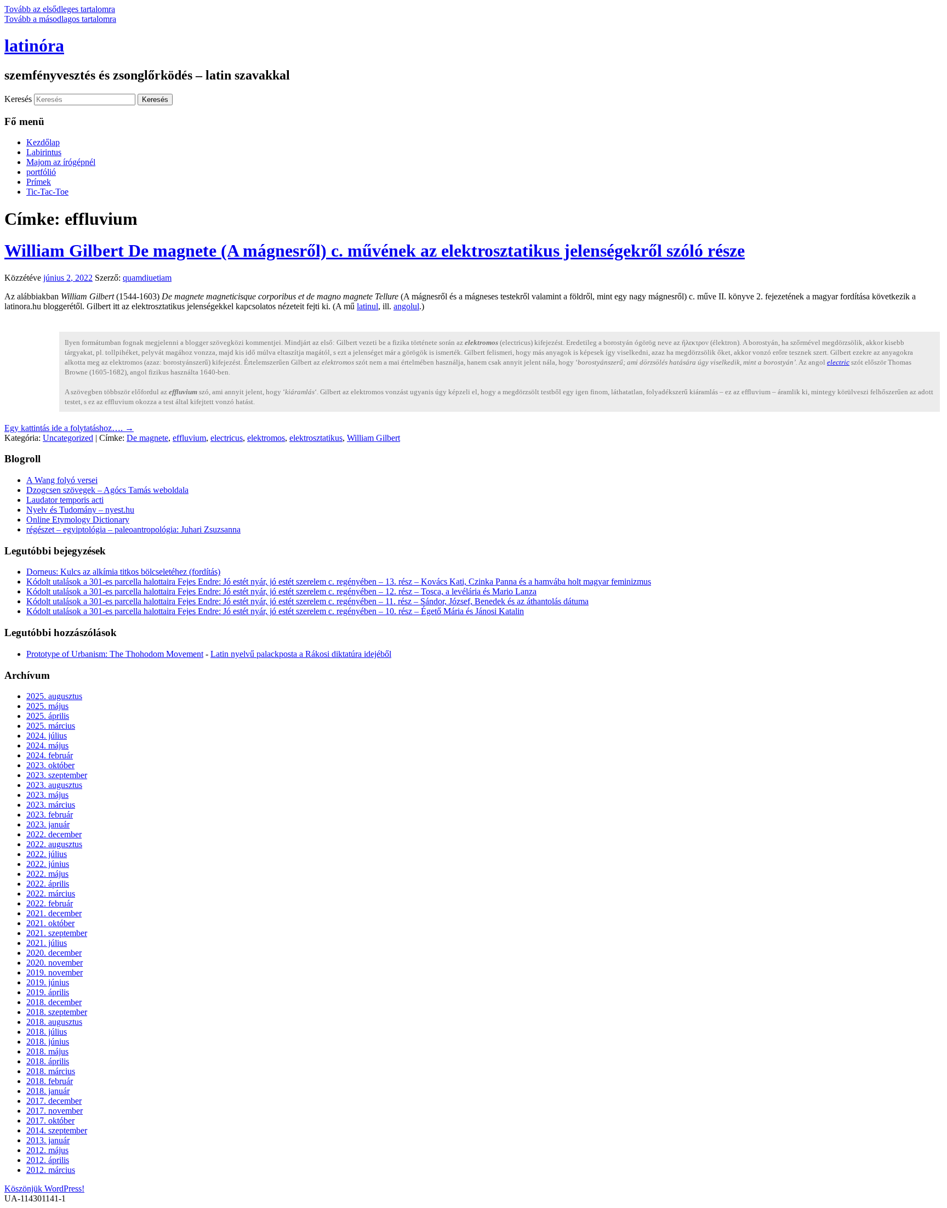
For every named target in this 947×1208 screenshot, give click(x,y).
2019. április (47, 992)
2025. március (50, 725)
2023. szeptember (56, 775)
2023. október (50, 765)
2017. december (54, 1100)
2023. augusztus (54, 785)
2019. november (54, 972)
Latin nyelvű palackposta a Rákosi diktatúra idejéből (300, 654)
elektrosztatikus (316, 438)
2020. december (54, 952)
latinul (367, 306)
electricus (226, 438)
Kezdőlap (43, 142)
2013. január (48, 1140)
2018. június (47, 1041)
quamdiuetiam (147, 277)
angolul (406, 306)
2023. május (47, 794)
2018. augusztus (54, 1021)
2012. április (47, 1160)
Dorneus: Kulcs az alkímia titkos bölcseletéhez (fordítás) (123, 571)
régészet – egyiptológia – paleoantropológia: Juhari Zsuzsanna (133, 529)
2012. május (47, 1150)
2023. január (48, 824)
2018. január (48, 1091)
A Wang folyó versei (62, 480)
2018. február (49, 1081)
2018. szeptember (56, 1012)
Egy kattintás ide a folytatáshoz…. (69, 428)
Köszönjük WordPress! (44, 1188)
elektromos (266, 438)
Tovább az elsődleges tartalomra (59, 9)
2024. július (46, 735)
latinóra (34, 45)
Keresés (18, 99)
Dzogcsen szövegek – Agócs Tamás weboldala (107, 490)
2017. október (50, 1120)
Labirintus (43, 152)
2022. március (50, 893)
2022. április (47, 883)
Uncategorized (68, 438)
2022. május (47, 873)
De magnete (147, 438)
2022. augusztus (54, 844)
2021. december (54, 913)
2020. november (54, 962)
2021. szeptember (56, 933)
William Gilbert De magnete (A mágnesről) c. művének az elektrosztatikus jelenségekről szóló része (374, 250)
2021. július (46, 943)
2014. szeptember (56, 1130)
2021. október (50, 923)
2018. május (47, 1051)
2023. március (50, 804)
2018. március (50, 1071)
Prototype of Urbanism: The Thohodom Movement (114, 654)
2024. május (47, 745)
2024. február (49, 755)
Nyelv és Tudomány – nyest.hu (80, 509)
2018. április (47, 1061)
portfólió (41, 172)
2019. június (47, 982)
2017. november (54, 1110)
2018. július (46, 1031)
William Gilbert (373, 438)
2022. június (47, 864)
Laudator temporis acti (65, 499)
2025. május (47, 706)
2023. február (49, 814)
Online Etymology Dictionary (77, 519)
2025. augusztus (54, 696)
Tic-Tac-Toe (47, 191)
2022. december (54, 834)
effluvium (189, 438)
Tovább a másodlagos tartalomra (60, 19)
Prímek (38, 181)
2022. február (49, 903)
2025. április (47, 716)
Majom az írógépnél (60, 162)
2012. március (50, 1170)
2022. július (46, 854)
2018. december (54, 1002)
